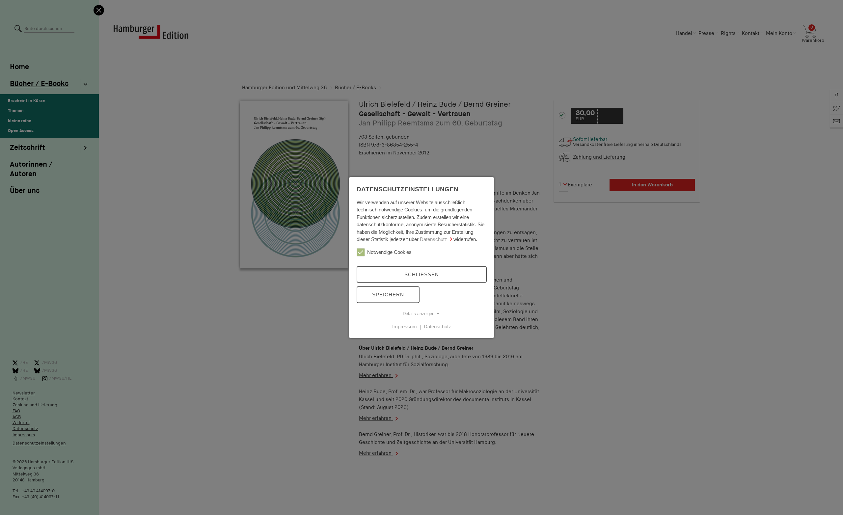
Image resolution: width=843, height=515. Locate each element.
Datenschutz (433, 239)
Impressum (404, 326)
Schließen (421, 274)
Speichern (388, 294)
